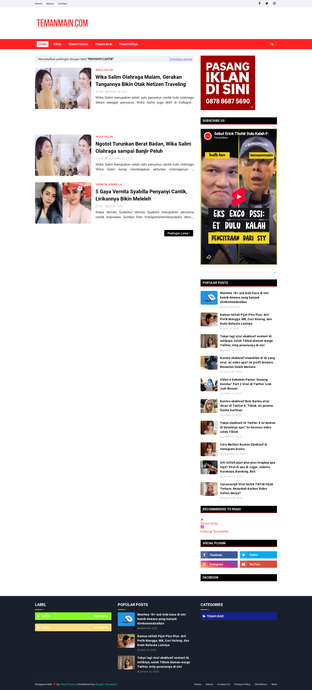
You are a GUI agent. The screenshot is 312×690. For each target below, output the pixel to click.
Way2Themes (68, 684)
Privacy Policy (242, 684)
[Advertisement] (114, 121)
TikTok (69, 616)
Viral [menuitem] (57, 44)
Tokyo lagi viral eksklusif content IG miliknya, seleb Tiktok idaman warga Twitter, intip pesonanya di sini (246, 341)
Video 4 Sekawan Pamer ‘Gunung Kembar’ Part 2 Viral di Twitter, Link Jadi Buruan (245, 384)
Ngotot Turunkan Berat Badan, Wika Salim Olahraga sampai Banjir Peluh (143, 147)
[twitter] (267, 3)
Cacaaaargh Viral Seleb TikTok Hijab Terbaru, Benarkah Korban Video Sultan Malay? (246, 488)
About (50, 3)
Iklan (274, 684)
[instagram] (274, 3)
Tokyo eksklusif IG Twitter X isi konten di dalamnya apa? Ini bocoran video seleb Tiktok (247, 427)
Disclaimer (261, 684)
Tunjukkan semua (180, 59)
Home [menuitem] (42, 44)
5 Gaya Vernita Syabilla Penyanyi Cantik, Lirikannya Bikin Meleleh (141, 195)
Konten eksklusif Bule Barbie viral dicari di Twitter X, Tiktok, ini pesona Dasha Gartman (246, 406)
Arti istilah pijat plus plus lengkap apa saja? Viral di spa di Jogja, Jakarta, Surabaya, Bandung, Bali (247, 467)
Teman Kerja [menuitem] (128, 44)
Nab (100, 91)
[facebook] (259, 3)
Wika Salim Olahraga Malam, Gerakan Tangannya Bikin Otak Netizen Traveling (141, 80)
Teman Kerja (209, 523)
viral (69, 627)
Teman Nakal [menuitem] (78, 44)
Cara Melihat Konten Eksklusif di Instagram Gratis (243, 447)
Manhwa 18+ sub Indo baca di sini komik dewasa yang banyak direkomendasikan (244, 297)
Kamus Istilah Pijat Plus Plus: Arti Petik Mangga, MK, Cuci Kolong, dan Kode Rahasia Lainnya (246, 319)
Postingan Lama (177, 233)
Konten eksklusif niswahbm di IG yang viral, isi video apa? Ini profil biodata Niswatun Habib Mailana (247, 362)
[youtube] (258, 564)
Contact (62, 3)
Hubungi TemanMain (215, 531)
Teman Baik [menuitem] (103, 44)
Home (38, 3)
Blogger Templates (106, 684)
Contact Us (223, 684)
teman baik (215, 616)
